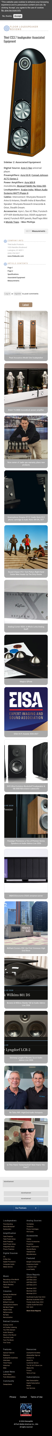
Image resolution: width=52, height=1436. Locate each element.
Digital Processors (9, 1262)
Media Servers (8, 1267)
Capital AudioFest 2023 (35, 1305)
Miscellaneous (31, 1254)
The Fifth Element (9, 1330)
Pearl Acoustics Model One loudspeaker (26, 358)
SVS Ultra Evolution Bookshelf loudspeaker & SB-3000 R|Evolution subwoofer (26, 787)
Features (6, 1287)
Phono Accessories (33, 1241)
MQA (4, 1368)
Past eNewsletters (9, 1377)
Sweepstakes (7, 1384)
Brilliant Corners (8, 1302)
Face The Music (8, 1340)
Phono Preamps (8, 1249)
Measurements (39, 231)
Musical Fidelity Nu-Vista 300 (31, 186)
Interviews (6, 1360)
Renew (29, 1386)
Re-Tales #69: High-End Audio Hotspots (26, 1112)
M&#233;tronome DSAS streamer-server (26, 896)
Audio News (7, 1374)
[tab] (25, 304)
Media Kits (30, 1368)
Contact (23, 1397)
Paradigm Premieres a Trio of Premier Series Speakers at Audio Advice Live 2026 (26, 842)
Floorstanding (8, 1224)
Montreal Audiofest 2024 (35, 1299)
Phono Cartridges (32, 1229)
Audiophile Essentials (10, 1358)
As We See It (7, 1297)
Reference (6, 1355)
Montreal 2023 (31, 1288)
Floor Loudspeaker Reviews (24, 28)
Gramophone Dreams (10, 1305)
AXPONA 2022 (32, 1282)
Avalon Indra (27, 189)
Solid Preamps (8, 1241)
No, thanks (7, 16)
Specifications (13, 274)
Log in (7, 294)
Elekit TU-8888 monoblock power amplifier (26, 410)
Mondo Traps (12, 222)
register (17, 294)
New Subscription (32, 1380)
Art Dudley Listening (10, 1327)
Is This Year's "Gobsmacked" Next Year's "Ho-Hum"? (26, 1166)
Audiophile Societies (33, 1353)
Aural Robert (7, 1299)
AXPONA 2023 (32, 1280)
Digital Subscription (33, 1383)
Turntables (30, 1224)
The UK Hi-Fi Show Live (34, 1365)
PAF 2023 (30, 1307)
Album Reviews (8, 1284)
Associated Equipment (16, 278)
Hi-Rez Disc (7, 1259)
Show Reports (33, 1274)
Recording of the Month (11, 1279)
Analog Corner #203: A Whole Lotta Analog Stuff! (26, 628)
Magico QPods (26, 681)
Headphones (31, 1252)
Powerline (30, 1244)
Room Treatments (33, 1247)
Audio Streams (8, 1332)
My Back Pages (8, 1307)
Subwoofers (7, 1229)
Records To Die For (9, 1282)
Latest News (9, 1372)
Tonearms (30, 1227)
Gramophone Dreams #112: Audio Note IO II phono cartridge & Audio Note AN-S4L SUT (26, 518)
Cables (29, 1239)
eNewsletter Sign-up (33, 1355)
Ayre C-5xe (26, 168)
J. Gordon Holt (31, 1267)
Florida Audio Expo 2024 (35, 1302)
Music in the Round (9, 1335)
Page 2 (10, 271)
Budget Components (34, 1262)
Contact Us (30, 1358)
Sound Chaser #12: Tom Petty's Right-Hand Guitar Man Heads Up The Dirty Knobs (26, 573)
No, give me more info (11, 10)
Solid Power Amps (9, 1244)
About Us (30, 1360)
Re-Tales (6, 1315)
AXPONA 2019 (32, 1285)
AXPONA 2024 (32, 1277)
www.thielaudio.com (16, 256)
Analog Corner (8, 1325)
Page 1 (10, 268)
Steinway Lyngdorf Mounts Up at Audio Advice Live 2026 (26, 1059)
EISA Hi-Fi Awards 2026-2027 (26, 734)
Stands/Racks (31, 1249)
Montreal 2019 (31, 1293)
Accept (17, 16)
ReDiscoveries (7, 1312)
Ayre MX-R (29, 182)
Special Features (8, 1353)
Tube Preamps (8, 1236)
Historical (6, 1365)
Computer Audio (8, 1264)
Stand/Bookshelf (9, 1227)
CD (4, 1257)
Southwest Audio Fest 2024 (36, 1297)
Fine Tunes (6, 1342)
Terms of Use (31, 1373)
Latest (26, 305)
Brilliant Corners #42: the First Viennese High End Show (26, 949)
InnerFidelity (31, 1269)
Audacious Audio (32, 1264)
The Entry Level (8, 1337)
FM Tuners (30, 1232)
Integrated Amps (9, 1247)
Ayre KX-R (25, 175)
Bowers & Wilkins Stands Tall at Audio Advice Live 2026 (26, 1004)
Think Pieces (7, 1363)
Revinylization (8, 1317)
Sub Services (31, 1388)
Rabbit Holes (7, 1310)
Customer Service (32, 1363)
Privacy (29, 1370)
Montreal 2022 (31, 1291)
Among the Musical (9, 1294)
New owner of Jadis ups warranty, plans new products (26, 463)
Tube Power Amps (9, 1239)
